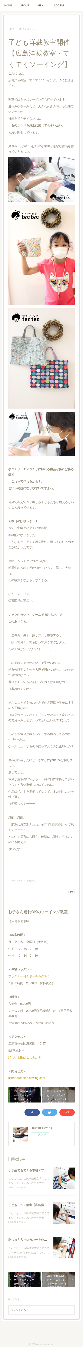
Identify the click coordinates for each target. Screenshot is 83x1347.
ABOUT (24, 5)
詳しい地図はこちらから (24, 1057)
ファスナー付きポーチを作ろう (29, 976)
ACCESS (59, 5)
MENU (41, 5)
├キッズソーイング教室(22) (21, 880)
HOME (8, 5)
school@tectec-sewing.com (26, 1078)
